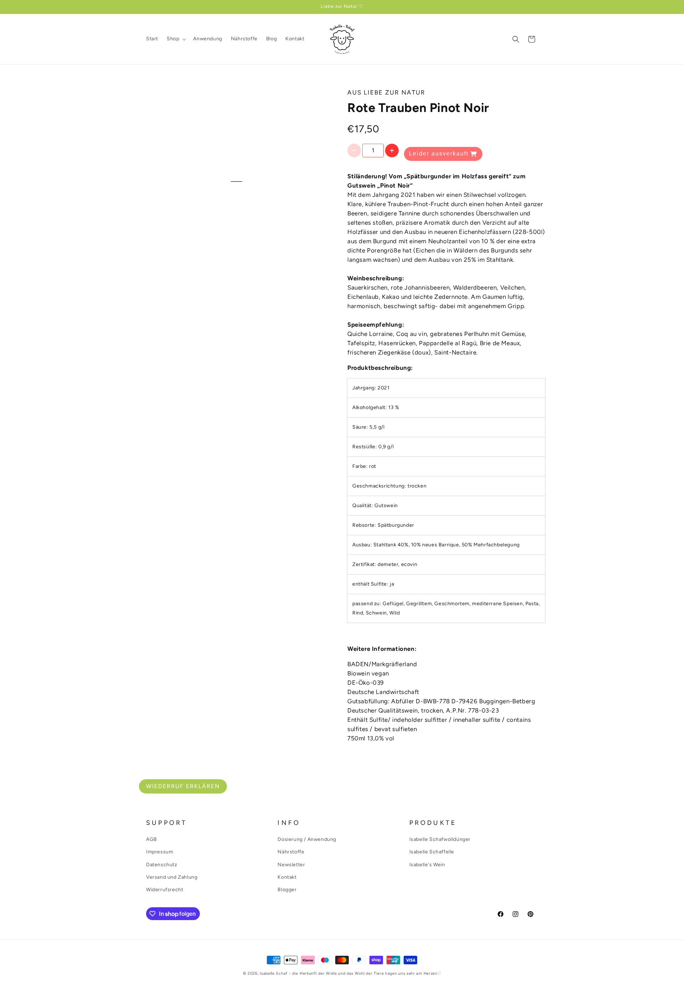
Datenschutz (161, 865)
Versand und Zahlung (171, 877)
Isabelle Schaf (273, 973)
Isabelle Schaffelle (431, 852)
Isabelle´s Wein (427, 865)
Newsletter (291, 865)
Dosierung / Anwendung (307, 839)
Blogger (287, 890)
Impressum (159, 852)
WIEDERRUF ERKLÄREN (183, 786)
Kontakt (287, 877)
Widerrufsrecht (164, 890)
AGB (151, 839)
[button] (175, 38)
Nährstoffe (291, 852)
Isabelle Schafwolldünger (440, 839)
